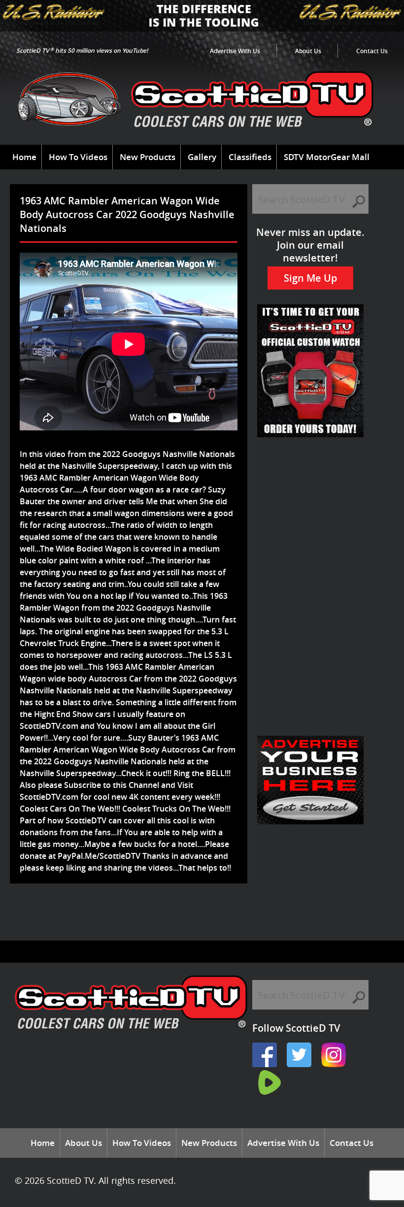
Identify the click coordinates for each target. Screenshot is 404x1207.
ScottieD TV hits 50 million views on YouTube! (82, 50)
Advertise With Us (235, 51)
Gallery (202, 157)
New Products (147, 157)
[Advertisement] (194, 915)
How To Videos (78, 157)
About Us (308, 51)
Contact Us (372, 51)
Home (24, 157)
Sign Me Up (310, 278)
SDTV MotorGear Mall (327, 157)
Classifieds (250, 157)
